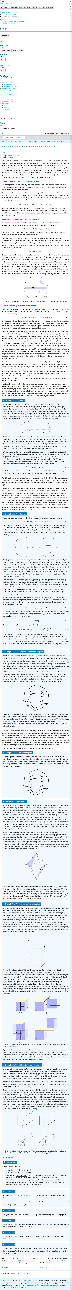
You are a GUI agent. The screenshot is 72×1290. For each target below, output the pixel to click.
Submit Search (5, 35)
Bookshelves (21, 141)
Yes (21, 1273)
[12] (55, 175)
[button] (6, 107)
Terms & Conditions (40, 1285)
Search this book (4, 30)
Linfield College (12, 157)
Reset (2, 47)
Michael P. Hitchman (13, 155)
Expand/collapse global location (69, 141)
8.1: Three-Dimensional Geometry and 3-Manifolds (25, 1259)
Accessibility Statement (52, 1285)
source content (8, 1263)
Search (4, 137)
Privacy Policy (30, 1285)
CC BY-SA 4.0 (22, 1261)
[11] (29, 177)
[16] (37, 1109)
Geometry (34, 141)
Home (10, 141)
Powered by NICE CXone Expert (26, 1280)
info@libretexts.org (21, 1287)
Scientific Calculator (9, 95)
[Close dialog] (1, 125)
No (27, 1273)
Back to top (5, 1267)
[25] (17, 658)
